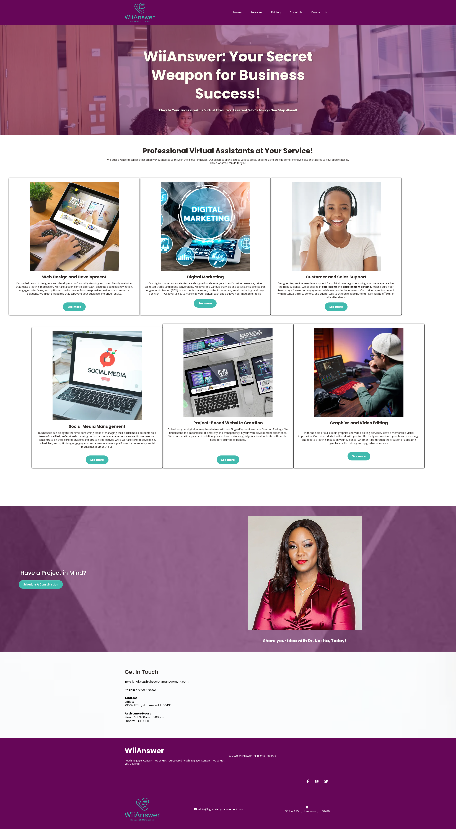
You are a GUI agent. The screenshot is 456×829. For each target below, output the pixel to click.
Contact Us (319, 12)
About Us (295, 12)
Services (256, 12)
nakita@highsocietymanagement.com (161, 682)
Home (237, 12)
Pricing (276, 12)
